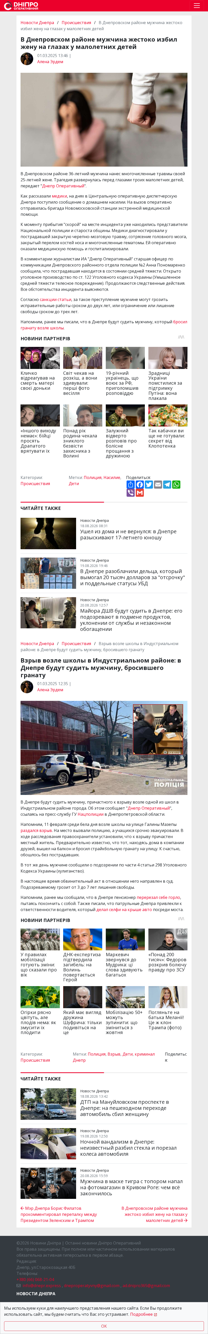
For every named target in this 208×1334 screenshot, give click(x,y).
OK (104, 1326)
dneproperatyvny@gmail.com (91, 1285)
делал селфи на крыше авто (124, 909)
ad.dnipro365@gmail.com (146, 1285)
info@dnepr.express (42, 1285)
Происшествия (76, 22)
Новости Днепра (38, 22)
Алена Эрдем (50, 61)
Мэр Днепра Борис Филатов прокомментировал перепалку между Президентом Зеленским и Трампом (59, 1214)
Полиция (92, 477)
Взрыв (114, 1054)
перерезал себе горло (158, 897)
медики (59, 196)
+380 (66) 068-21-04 (35, 1279)
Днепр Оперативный (63, 186)
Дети (74, 483)
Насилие (111, 477)
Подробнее (141, 1314)
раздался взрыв (36, 830)
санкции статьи (55, 299)
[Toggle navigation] (197, 6)
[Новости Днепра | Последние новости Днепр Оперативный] (21, 5)
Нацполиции (91, 814)
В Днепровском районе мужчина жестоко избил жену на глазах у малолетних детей (154, 1214)
